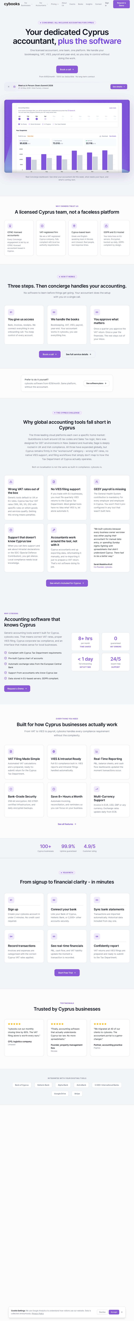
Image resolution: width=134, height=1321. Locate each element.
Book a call (65, 69)
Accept (114, 1312)
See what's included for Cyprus (65, 583)
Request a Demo (121, 4)
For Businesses (25, 4)
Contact (98, 4)
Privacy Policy (38, 1313)
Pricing (54, 4)
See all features (65, 824)
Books (80, 4)
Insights (89, 4)
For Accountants (41, 4)
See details (117, 87)
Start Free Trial (65, 972)
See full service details (77, 354)
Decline (102, 1312)
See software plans (94, 383)
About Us (64, 4)
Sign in (107, 4)
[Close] (122, 1312)
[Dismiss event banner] (8, 87)
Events (72, 4)
